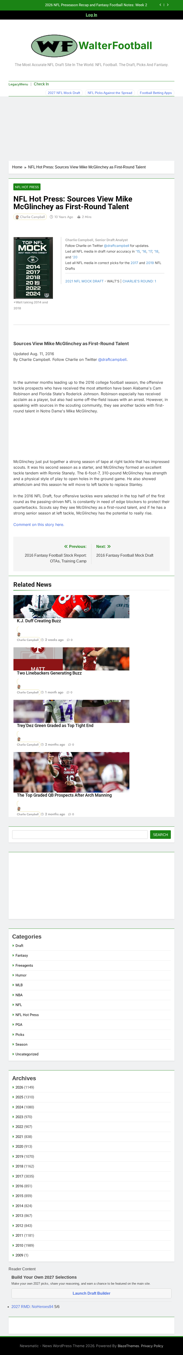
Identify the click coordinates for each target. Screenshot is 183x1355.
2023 (19, 1117)
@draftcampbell (116, 246)
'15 (138, 251)
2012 (19, 1226)
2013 (19, 1216)
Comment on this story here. (38, 524)
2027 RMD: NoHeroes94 (32, 1307)
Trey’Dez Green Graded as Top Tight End (55, 725)
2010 (19, 1245)
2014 (19, 1206)
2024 (19, 1107)
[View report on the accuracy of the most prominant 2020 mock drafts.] (33, 267)
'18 (156, 251)
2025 (19, 1097)
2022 (19, 1127)
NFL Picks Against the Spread (110, 93)
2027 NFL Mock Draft (64, 93)
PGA (18, 1025)
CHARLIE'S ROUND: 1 (139, 281)
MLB (19, 985)
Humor (20, 975)
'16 (144, 251)
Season (21, 1044)
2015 (19, 1196)
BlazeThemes (128, 1346)
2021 (19, 1137)
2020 (19, 1146)
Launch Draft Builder (91, 1293)
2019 (150, 263)
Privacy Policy (152, 1346)
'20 (74, 257)
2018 (19, 1166)
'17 (150, 251)
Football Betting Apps (156, 93)
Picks (19, 1035)
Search (160, 835)
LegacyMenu (18, 84)
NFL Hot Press (27, 187)
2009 (19, 1255)
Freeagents (24, 965)
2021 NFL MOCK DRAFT (84, 281)
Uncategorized (26, 1054)
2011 (19, 1235)
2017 (134, 263)
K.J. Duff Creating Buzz (39, 620)
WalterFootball (115, 45)
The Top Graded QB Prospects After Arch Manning (64, 795)
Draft (19, 946)
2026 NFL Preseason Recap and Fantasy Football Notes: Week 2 (96, 5)
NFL (18, 1005)
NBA (19, 995)
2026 (19, 1087)
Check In (41, 84)
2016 (19, 1186)
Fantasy (21, 955)
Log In (91, 15)
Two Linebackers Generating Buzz (49, 673)
